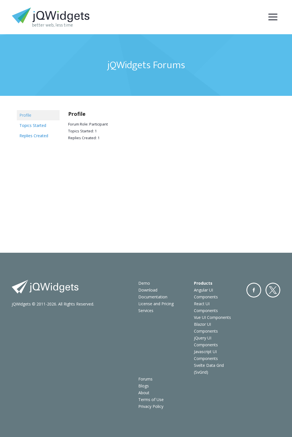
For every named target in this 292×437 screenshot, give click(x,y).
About (143, 392)
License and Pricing (156, 303)
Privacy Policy (150, 406)
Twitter (272, 290)
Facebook (253, 290)
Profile (25, 115)
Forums (145, 379)
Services (145, 310)
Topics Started (32, 125)
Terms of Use (151, 399)
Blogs (143, 386)
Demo (144, 283)
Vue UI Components (212, 317)
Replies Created (33, 135)
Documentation (152, 297)
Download (147, 290)
